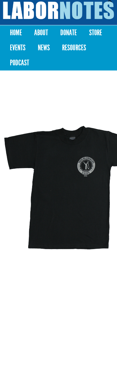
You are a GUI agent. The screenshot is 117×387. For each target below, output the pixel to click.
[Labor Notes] (58, 10)
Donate (68, 32)
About (41, 32)
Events (18, 47)
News (44, 47)
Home (16, 32)
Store (95, 32)
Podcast (19, 62)
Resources (74, 47)
